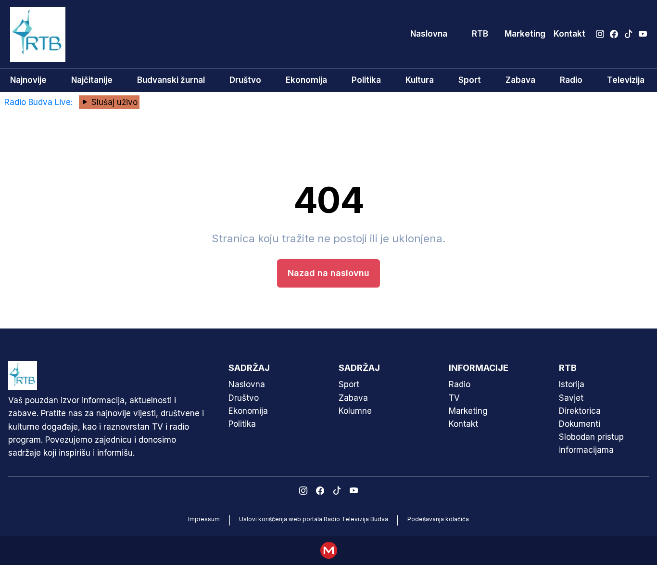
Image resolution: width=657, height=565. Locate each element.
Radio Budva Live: (39, 102)
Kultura (419, 80)
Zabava (520, 80)
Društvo (245, 80)
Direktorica (580, 411)
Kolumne (355, 411)
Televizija (625, 80)
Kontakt (569, 34)
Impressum (204, 519)
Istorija (571, 384)
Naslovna (428, 34)
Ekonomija (306, 80)
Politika (366, 80)
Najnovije (28, 80)
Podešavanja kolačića (438, 519)
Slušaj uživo (113, 102)
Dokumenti (579, 424)
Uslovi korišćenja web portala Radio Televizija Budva (313, 519)
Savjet (571, 398)
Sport (469, 80)
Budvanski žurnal (171, 80)
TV (454, 398)
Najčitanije (92, 80)
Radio (571, 80)
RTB (480, 34)
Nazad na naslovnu (328, 273)
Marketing (525, 34)
